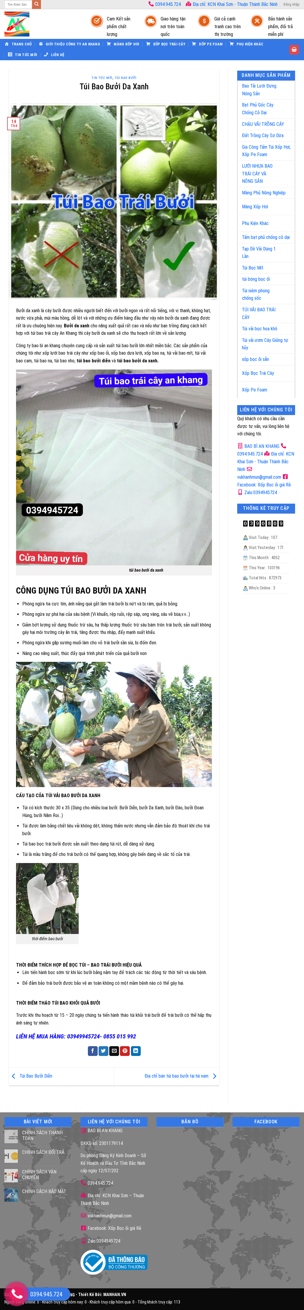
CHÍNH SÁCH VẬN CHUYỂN (39, 1174)
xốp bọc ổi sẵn (255, 359)
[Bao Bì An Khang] (41, 24)
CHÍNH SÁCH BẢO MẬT (44, 1191)
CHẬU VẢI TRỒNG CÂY (263, 124)
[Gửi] (36, 4)
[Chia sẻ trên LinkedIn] (136, 1051)
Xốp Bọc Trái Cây (258, 373)
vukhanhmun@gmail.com (109, 1216)
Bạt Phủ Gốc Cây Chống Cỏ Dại (257, 108)
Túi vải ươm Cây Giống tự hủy (265, 344)
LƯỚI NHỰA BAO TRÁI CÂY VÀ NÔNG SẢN (257, 173)
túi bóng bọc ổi (256, 279)
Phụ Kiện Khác (255, 223)
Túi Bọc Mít (252, 268)
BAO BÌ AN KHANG (261, 446)
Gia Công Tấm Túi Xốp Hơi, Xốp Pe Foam (266, 151)
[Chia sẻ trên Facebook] (93, 1051)
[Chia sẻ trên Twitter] (103, 1051)
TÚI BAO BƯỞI (126, 78)
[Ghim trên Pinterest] (125, 1051)
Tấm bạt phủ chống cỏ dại (266, 237)
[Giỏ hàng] (294, 50)
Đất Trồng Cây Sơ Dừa (263, 135)
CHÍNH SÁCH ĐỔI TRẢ (43, 1152)
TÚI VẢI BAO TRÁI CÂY (259, 313)
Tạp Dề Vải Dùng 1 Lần (259, 252)
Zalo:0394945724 (260, 492)
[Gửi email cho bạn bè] (114, 1051)
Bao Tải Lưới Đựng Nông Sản (259, 89)
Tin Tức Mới (101, 78)
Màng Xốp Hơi (255, 207)
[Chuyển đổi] (284, 87)
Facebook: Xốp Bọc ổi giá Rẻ (113, 1228)
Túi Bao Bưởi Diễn (35, 1076)
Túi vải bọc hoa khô (259, 329)
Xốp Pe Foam (254, 390)
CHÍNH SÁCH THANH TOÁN (42, 1135)
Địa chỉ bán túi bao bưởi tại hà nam (177, 1076)
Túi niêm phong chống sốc (256, 294)
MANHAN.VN (114, 1295)
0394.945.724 (168, 4)
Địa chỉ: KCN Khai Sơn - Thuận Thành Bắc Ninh (234, 4)
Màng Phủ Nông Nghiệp (264, 193)
